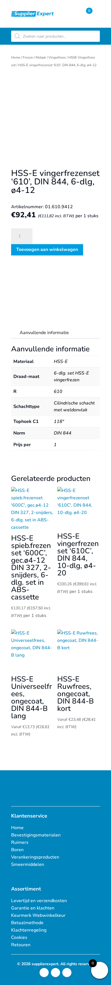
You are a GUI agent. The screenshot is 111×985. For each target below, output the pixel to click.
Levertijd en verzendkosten (39, 901)
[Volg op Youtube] (66, 972)
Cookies (19, 937)
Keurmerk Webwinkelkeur (38, 915)
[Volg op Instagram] (44, 972)
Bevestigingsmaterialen (36, 835)
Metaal (41, 57)
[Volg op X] (55, 972)
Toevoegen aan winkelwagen (47, 249)
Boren (17, 850)
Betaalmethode (27, 923)
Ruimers (19, 842)
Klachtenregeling (28, 930)
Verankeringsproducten (35, 857)
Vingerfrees (57, 57)
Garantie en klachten (32, 908)
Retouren (20, 945)
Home (15, 57)
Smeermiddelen (27, 864)
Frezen (28, 57)
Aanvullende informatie (44, 333)
